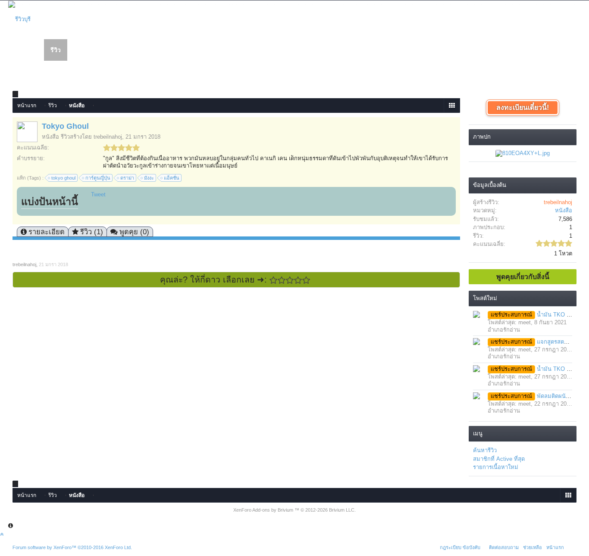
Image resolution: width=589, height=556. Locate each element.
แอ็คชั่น (171, 177)
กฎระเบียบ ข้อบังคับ (460, 547)
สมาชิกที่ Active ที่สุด (499, 459)
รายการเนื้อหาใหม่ (495, 467)
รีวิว (55, 50)
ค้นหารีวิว (485, 450)
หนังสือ (50, 137)
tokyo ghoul (63, 177)
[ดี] (298, 280)
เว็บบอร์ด (86, 50)
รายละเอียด (46, 232)
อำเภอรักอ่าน (504, 329)
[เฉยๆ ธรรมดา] (290, 280)
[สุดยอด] (306, 280)
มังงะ (149, 177)
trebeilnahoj (108, 137)
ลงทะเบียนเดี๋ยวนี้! (522, 107)
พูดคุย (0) (134, 232)
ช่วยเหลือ (532, 547)
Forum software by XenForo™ (72, 547)
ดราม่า (127, 177)
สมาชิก (120, 50)
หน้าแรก (26, 50)
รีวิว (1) (91, 232)
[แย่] (282, 280)
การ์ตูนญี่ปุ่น (97, 177)
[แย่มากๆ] (273, 280)
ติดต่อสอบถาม (504, 547)
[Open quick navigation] (452, 105)
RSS (571, 546)
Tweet (98, 194)
